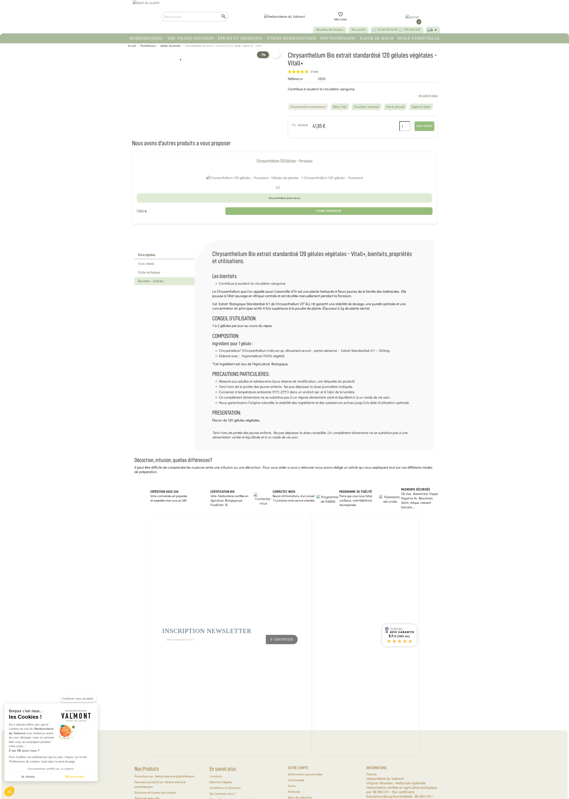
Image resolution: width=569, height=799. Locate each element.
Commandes (296, 780)
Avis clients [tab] (146, 264)
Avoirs (292, 786)
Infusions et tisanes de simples (155, 792)
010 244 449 (412, 29)
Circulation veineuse (366, 107)
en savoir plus (428, 95)
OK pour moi (74, 776)
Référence (295, 79)
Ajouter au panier (424, 125)
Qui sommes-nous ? (223, 793)
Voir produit (329, 211)
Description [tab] (146, 255)
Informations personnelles (305, 774)
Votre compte (298, 768)
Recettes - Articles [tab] (150, 281)
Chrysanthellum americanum (308, 107)
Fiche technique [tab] (149, 272)
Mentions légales (221, 782)
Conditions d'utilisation (225, 788)
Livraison (216, 776)
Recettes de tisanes (329, 29)
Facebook (237, 651)
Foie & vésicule (395, 107)
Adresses (294, 791)
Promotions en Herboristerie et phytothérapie (164, 776)
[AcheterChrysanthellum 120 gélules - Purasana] (284, 177)
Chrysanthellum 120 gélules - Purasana (284, 161)
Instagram (252, 651)
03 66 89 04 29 (387, 29)
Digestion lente (421, 107)
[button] (9, 791)
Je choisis (28, 776)
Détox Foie (340, 107)
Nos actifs (358, 29)
